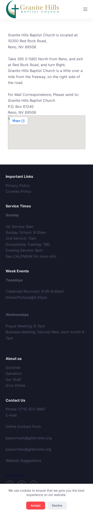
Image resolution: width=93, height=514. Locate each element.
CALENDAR (23, 256)
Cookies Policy (18, 191)
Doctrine (13, 367)
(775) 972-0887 (31, 409)
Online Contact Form (23, 426)
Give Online (15, 385)
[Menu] (85, 9)
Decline (57, 505)
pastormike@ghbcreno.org (28, 449)
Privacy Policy (18, 185)
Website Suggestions (23, 460)
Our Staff (13, 379)
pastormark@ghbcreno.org (29, 438)
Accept (36, 505)
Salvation (13, 373)
